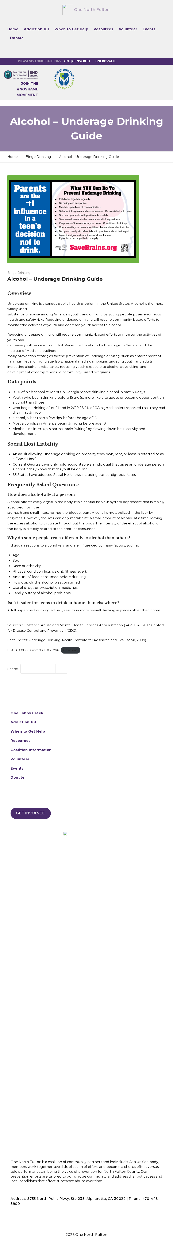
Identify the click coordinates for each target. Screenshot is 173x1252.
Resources (103, 29)
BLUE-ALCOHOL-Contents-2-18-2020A (33, 650)
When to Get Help (71, 29)
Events (149, 29)
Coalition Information (31, 750)
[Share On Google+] (61, 668)
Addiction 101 (36, 29)
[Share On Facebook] (38, 668)
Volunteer (128, 29)
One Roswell (105, 61)
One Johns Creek (77, 61)
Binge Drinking (18, 273)
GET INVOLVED (30, 813)
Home (12, 29)
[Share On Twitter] (26, 668)
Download (70, 650)
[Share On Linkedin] (49, 668)
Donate (17, 38)
